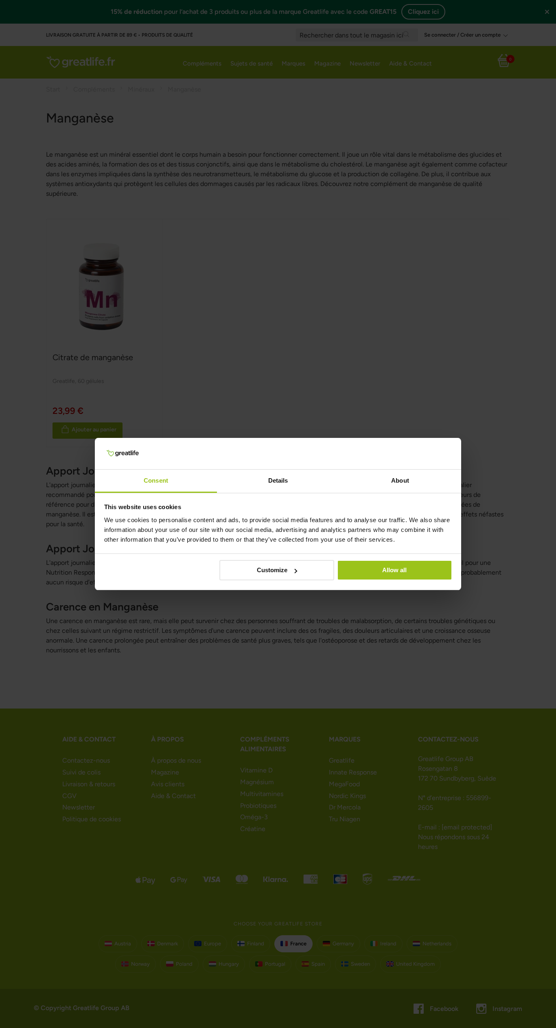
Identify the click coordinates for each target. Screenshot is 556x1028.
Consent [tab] (156, 480)
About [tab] (400, 480)
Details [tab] (278, 480)
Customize (272, 569)
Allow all (394, 569)
